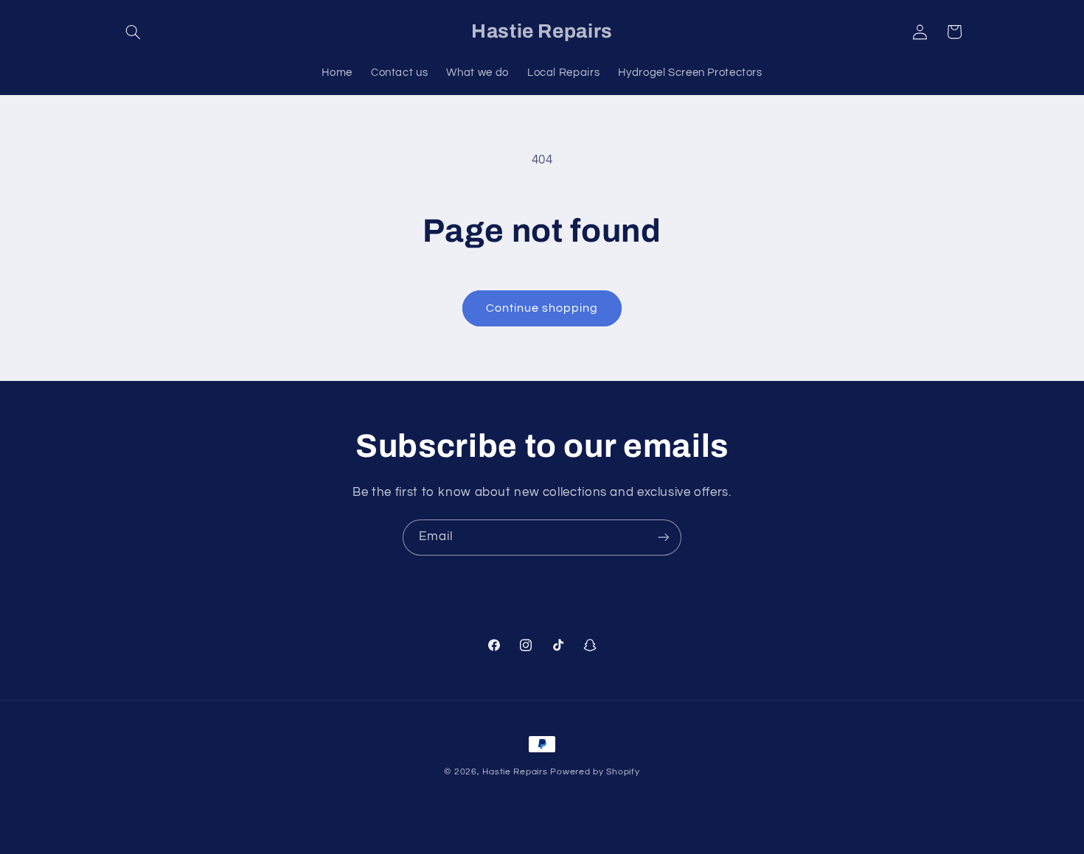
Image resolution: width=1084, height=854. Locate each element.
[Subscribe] (664, 537)
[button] (133, 32)
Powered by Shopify (594, 772)
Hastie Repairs (514, 772)
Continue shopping (542, 308)
